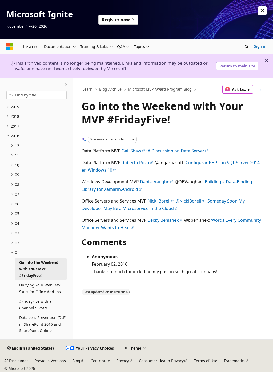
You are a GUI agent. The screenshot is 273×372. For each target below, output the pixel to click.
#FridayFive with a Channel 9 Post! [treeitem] (35, 304)
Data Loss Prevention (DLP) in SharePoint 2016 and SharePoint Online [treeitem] (42, 324)
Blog (76, 360)
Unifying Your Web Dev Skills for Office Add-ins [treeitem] (40, 288)
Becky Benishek (163, 220)
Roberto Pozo (135, 162)
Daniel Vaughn (155, 182)
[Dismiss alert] (262, 10)
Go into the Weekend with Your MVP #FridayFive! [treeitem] (38, 269)
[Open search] (246, 46)
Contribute (100, 360)
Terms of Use (205, 360)
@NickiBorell (188, 201)
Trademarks (234, 360)
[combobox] (36, 95)
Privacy (122, 360)
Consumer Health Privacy (161, 360)
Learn (87, 89)
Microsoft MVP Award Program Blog (160, 89)
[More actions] (260, 89)
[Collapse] (66, 84)
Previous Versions (50, 360)
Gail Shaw (131, 151)
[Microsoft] (9, 46)
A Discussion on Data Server (176, 151)
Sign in (260, 46)
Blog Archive (110, 89)
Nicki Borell (159, 201)
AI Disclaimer (16, 360)
